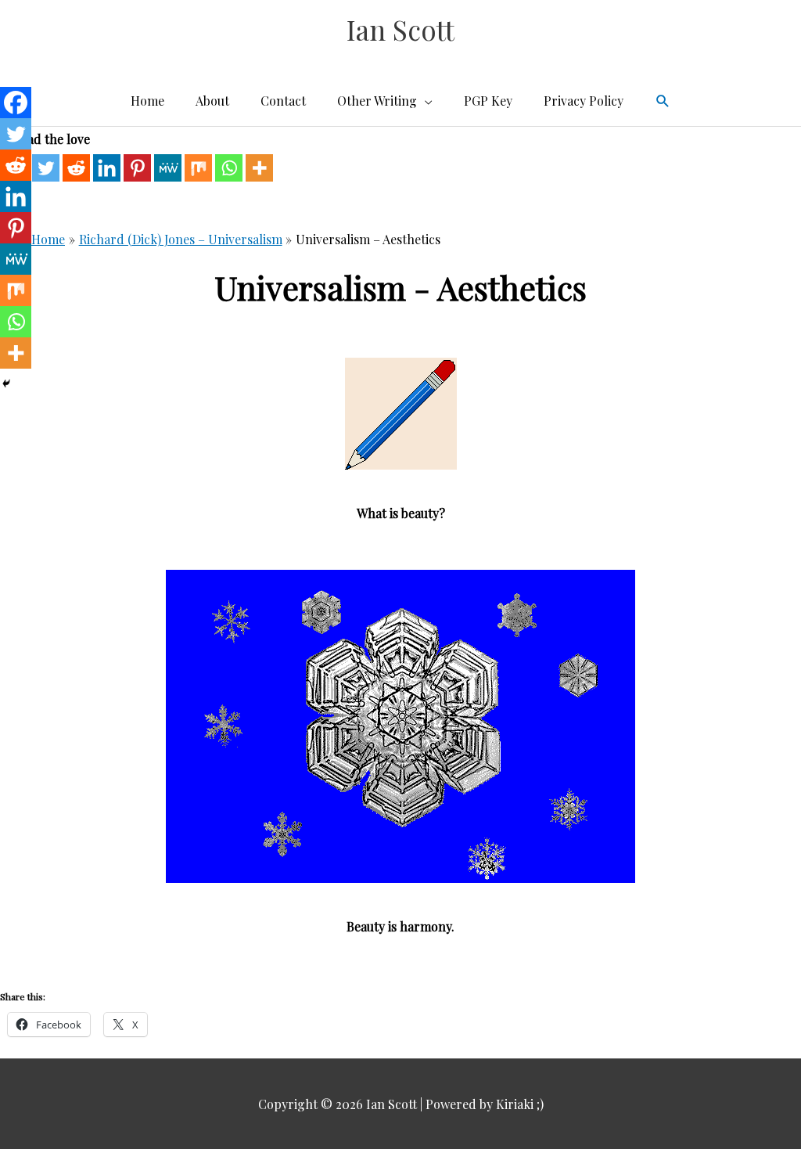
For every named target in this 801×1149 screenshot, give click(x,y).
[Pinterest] (137, 168)
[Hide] (6, 383)
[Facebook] (15, 102)
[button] (663, 101)
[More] (259, 168)
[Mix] (198, 168)
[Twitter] (45, 168)
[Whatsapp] (228, 168)
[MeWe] (167, 168)
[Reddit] (76, 168)
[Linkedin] (106, 168)
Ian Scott (400, 29)
